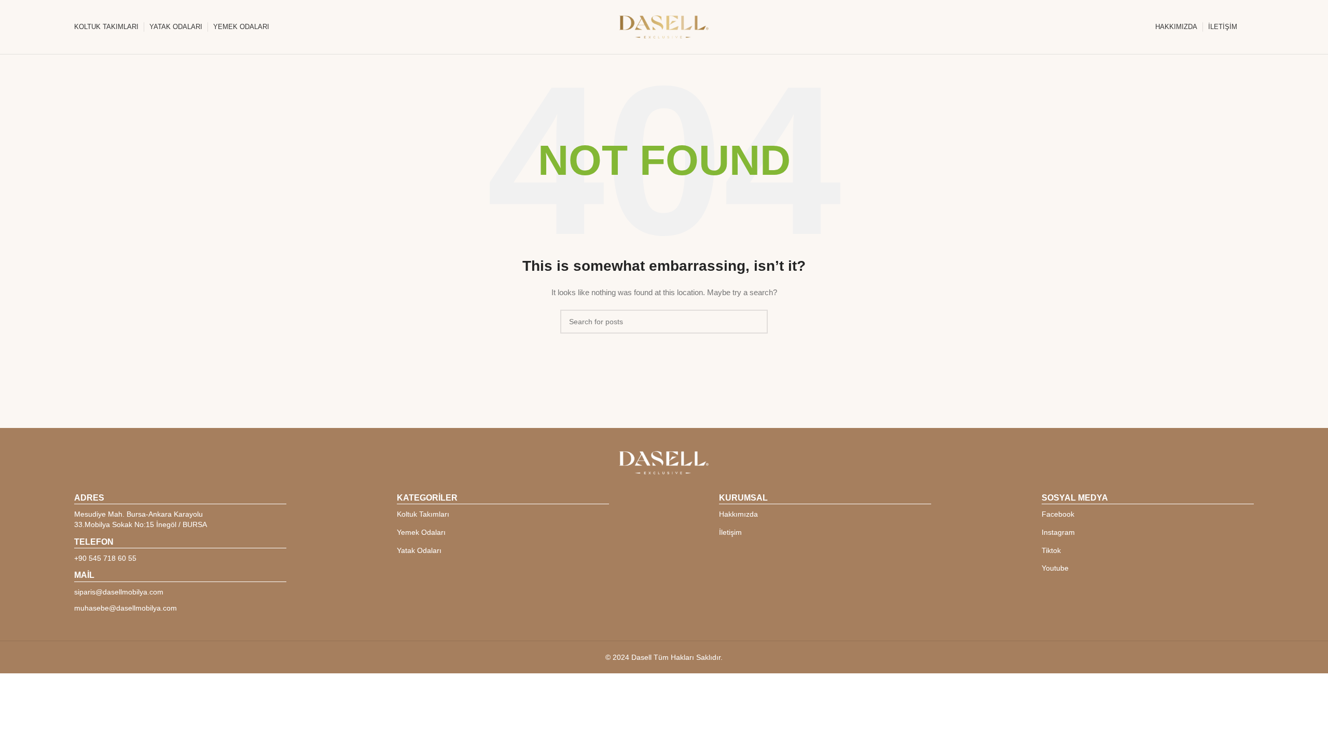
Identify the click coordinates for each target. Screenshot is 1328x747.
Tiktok (1051, 550)
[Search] (1250, 27)
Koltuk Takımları (423, 514)
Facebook (1058, 514)
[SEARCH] (756, 322)
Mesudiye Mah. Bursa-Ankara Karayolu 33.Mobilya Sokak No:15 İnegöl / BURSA (140, 519)
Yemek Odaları (421, 532)
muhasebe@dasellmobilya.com (125, 608)
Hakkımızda (738, 514)
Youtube (1055, 568)
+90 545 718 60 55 (105, 558)
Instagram (1058, 532)
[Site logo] (664, 26)
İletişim (730, 532)
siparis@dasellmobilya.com (118, 592)
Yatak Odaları (419, 550)
